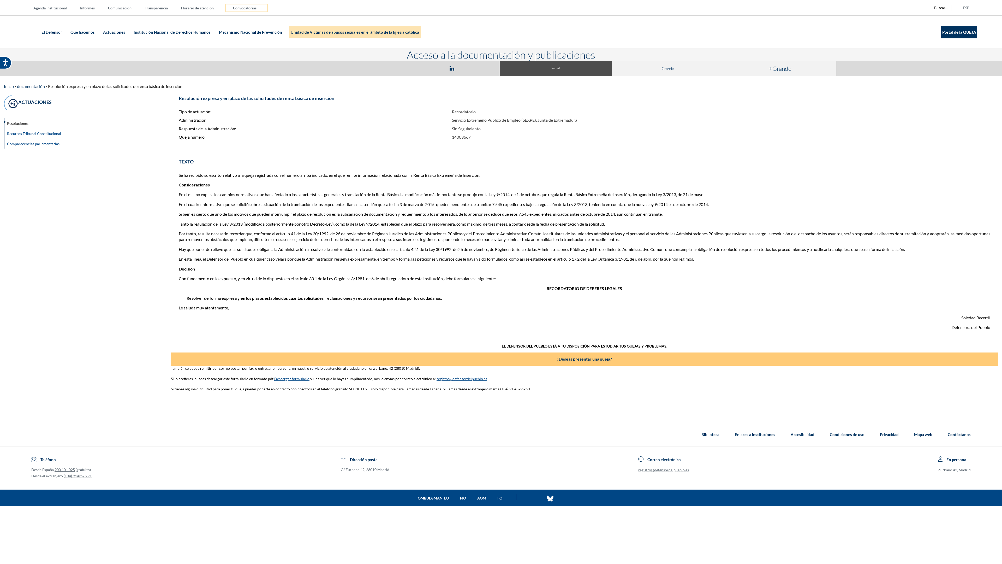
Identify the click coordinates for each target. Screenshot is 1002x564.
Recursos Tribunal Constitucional (34, 133)
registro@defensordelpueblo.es (462, 379)
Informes (87, 8)
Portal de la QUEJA (959, 32)
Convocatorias (245, 8)
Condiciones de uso (847, 434)
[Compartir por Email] (467, 68)
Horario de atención (197, 8)
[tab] (422, 68)
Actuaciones (114, 32)
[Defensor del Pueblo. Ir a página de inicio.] (30, 32)
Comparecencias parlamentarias (33, 144)
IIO (499, 498)
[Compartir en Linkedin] (452, 68)
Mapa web (923, 434)
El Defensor (52, 32)
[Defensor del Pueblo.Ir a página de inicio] (36, 434)
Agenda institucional (50, 8)
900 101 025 (65, 469)
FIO (463, 498)
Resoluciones (17, 123)
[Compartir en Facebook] (421, 68)
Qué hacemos (83, 32)
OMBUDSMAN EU (433, 498)
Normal (555, 68)
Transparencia (156, 8)
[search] (938, 7)
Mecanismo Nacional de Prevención (251, 32)
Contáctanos (959, 434)
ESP (966, 7)
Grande (667, 68)
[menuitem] (54, 7)
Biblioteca (710, 434)
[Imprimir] (483, 68)
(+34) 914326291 (78, 476)
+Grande (780, 68)
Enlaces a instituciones (755, 434)
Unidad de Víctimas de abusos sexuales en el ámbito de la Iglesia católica (355, 32)
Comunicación (120, 8)
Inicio (9, 86)
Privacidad (889, 434)
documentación (31, 86)
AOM (481, 498)
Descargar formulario (291, 379)
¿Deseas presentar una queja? (584, 358)
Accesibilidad (802, 434)
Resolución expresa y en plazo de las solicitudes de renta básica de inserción (115, 86)
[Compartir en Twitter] (436, 68)
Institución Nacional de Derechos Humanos (172, 32)
